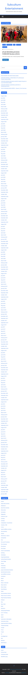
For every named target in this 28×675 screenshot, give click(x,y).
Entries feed (3, 652)
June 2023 (3, 177)
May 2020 (3, 256)
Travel (2, 632)
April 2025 (3, 130)
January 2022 (4, 213)
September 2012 (4, 451)
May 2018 (3, 305)
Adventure (3, 505)
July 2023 (3, 175)
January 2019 (4, 288)
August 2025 (3, 121)
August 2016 (3, 350)
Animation (3, 512)
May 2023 (3, 179)
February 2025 (4, 134)
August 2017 (3, 324)
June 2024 (3, 151)
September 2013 (4, 425)
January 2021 (4, 239)
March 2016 (3, 361)
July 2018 (3, 301)
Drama (2, 533)
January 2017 (4, 339)
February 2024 (4, 160)
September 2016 (4, 348)
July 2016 (3, 352)
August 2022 (3, 198)
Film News (3, 548)
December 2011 (4, 464)
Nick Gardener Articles (6, 593)
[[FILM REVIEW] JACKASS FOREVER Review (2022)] (14, 34)
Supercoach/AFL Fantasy (6, 623)
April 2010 (3, 483)
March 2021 (3, 235)
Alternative (3, 510)
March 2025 (3, 132)
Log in (2, 650)
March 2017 (3, 335)
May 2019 (3, 280)
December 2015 (4, 367)
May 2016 (3, 357)
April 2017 (3, 333)
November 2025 (4, 115)
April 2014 (3, 410)
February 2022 (4, 211)
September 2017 (4, 322)
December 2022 (4, 190)
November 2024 (4, 140)
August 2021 (3, 224)
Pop (2, 602)
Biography (3, 514)
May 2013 (3, 434)
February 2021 (4, 237)
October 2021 (4, 220)
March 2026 (3, 106)
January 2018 (4, 314)
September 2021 (4, 222)
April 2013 (3, 436)
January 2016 (4, 365)
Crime (2, 527)
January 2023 (4, 188)
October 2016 (4, 346)
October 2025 (4, 117)
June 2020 (3, 254)
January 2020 (4, 265)
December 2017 (4, 316)
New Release (4, 589)
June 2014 (3, 406)
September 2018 (4, 297)
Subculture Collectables (6, 619)
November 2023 (4, 166)
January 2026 (4, 111)
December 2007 (4, 491)
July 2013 (3, 429)
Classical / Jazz (4, 516)
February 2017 (4, 337)
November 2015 (4, 369)
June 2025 (3, 125)
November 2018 (4, 292)
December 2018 (4, 290)
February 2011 (4, 478)
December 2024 (4, 138)
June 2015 (3, 380)
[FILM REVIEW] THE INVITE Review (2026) (9, 75)
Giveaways (3, 555)
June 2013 (3, 431)
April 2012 (3, 459)
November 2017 (4, 318)
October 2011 (4, 468)
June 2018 (3, 303)
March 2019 (3, 284)
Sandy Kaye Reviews (5, 610)
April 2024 (3, 155)
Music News (3, 587)
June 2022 (3, 202)
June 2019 (3, 277)
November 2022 (4, 192)
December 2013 (4, 419)
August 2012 (3, 453)
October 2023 (4, 168)
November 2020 (4, 243)
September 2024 (4, 145)
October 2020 (4, 245)
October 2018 (4, 294)
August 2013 (3, 427)
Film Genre (18, 44)
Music (2, 580)
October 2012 (4, 449)
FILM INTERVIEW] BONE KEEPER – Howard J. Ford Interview (13, 88)
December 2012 (4, 444)
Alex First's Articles (5, 507)
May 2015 (3, 382)
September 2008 (4, 489)
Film (14, 44)
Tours (2, 629)
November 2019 (4, 269)
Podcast (2, 599)
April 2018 (3, 307)
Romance (3, 608)
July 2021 (3, 226)
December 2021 (4, 215)
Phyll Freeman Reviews (6, 597)
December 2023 (4, 164)
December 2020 (4, 241)
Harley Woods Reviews (6, 559)
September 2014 (4, 399)
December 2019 (4, 267)
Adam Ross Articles (5, 503)
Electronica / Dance (5, 535)
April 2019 (3, 282)
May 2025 (3, 128)
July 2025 (3, 123)
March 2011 (3, 476)
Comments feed (4, 654)
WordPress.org (4, 656)
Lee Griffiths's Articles (5, 574)
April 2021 (3, 232)
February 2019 (4, 286)
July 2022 (3, 200)
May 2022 (3, 205)
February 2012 (4, 461)
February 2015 (4, 389)
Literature (3, 576)
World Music (4, 642)
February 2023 (4, 185)
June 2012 (3, 455)
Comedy (3, 518)
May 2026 (3, 102)
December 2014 (4, 393)
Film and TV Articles (5, 542)
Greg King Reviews (5, 557)
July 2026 (3, 98)
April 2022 (3, 207)
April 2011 (3, 474)
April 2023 (3, 181)
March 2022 (3, 209)
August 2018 (3, 299)
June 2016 (3, 354)
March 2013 (3, 438)
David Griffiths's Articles (6, 529)
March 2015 (3, 386)
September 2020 (4, 247)
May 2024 (3, 153)
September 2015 (4, 374)
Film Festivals (4, 544)
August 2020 (3, 250)
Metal (2, 578)
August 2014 (3, 401)
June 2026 (3, 100)
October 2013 (4, 423)
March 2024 (3, 158)
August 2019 (3, 273)
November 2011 (4, 466)
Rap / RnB (3, 604)
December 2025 (4, 113)
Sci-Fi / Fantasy (4, 612)
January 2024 (4, 162)
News (2, 591)
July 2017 (3, 327)
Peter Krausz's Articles (6, 595)
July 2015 (3, 378)
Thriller (2, 627)
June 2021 (3, 228)
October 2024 (4, 143)
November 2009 (4, 485)
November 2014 (4, 395)
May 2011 (3, 472)
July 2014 (3, 404)
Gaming (2, 552)
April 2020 (3, 258)
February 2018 (4, 312)
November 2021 (4, 217)
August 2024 (3, 147)
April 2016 (3, 359)
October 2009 (4, 487)
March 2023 (3, 183)
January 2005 (4, 493)
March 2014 (3, 412)
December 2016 (4, 342)
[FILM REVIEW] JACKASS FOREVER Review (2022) (11, 53)
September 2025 (4, 119)
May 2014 (3, 408)
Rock (2, 606)
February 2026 (4, 108)
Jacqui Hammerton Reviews (7, 569)
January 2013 (4, 442)
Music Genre (4, 584)
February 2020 (4, 262)
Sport (2, 614)
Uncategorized (4, 636)
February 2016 (4, 363)
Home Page (5, 47)
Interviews (3, 565)
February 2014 (4, 414)
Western (3, 640)
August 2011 (3, 470)
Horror (2, 563)
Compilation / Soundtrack (6, 522)
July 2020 (3, 252)
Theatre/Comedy (4, 625)
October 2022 (4, 194)
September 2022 (4, 196)
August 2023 (3, 173)
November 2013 (4, 421)
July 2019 (3, 275)
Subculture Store (4, 621)
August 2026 (3, 96)
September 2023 (4, 170)
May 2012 (3, 457)
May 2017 (3, 331)
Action (4, 44)
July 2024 (3, 149)
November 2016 (4, 344)
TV (1, 634)
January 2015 (4, 391)
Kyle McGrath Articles (5, 572)
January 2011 (4, 481)
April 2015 (3, 384)
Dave (12, 49)
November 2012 (4, 446)
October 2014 (4, 397)
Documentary (9, 44)
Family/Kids (3, 537)
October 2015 (4, 372)
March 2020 (3, 260)
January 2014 (4, 416)
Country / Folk (4, 525)
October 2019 (4, 271)
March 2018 (3, 309)
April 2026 (3, 104)
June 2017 (3, 329)
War (2, 638)
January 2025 (4, 136)
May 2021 (3, 230)
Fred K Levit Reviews (5, 550)
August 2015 (3, 376)
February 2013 (4, 440)
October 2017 (4, 320)
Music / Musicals (4, 582)
